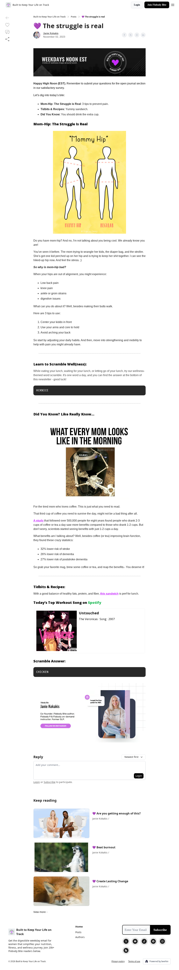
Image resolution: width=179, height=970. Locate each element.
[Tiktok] (144, 941)
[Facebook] (153, 941)
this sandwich (109, 593)
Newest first (131, 757)
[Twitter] (126, 941)
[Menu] (173, 4)
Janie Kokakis (50, 33)
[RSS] (126, 950)
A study (38, 520)
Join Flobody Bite (156, 4)
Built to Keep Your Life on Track (49, 16)
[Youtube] (135, 941)
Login (137, 4)
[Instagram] (162, 941)
